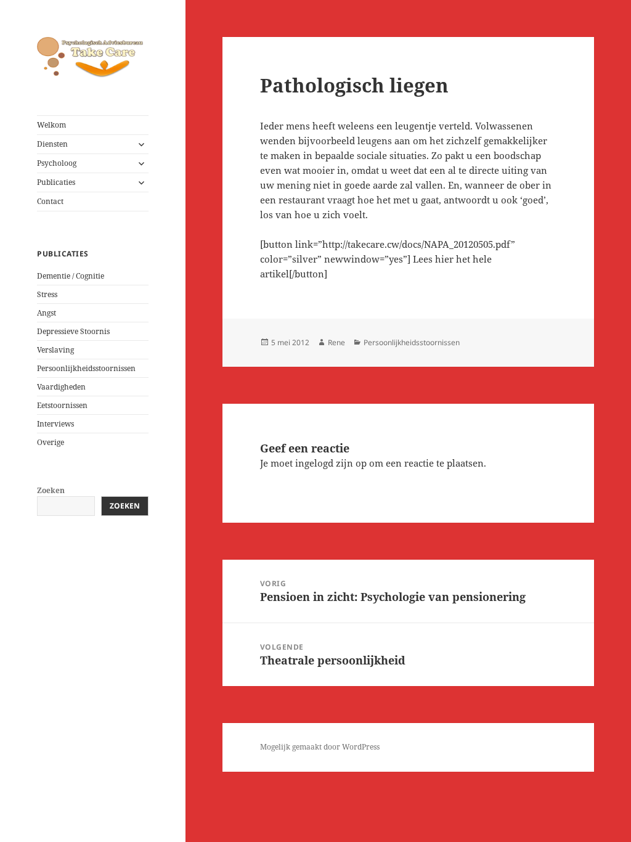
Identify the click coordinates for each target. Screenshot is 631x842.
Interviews (55, 424)
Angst (46, 313)
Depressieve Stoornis (73, 331)
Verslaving (55, 350)
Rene (336, 342)
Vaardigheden (61, 387)
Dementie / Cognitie (70, 276)
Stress (47, 294)
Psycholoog (56, 163)
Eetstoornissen (62, 405)
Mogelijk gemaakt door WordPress (320, 747)
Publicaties (56, 182)
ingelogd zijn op (331, 463)
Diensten (52, 144)
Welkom (51, 125)
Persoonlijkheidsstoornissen (86, 368)
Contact (50, 201)
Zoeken (51, 490)
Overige (50, 442)
